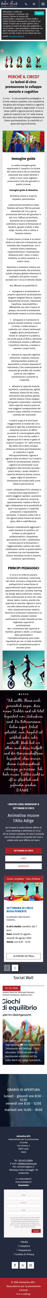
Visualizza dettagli (16, 36)
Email (23, 1210)
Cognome (23, 1202)
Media (24, 1242)
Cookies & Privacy (24, 1254)
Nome (23, 1195)
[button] (43, 4)
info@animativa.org (26, 1163)
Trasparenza (24, 1250)
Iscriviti (36, 1231)
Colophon (24, 1246)
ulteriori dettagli (23, 956)
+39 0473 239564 (25, 1160)
